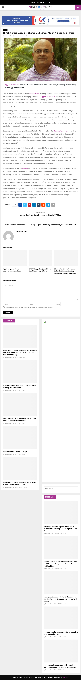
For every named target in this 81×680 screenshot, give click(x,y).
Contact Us (45, 2)
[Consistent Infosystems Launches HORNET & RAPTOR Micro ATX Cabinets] (20, 468)
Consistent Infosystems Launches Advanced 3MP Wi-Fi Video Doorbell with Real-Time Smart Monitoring (20, 352)
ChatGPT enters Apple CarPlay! (15, 451)
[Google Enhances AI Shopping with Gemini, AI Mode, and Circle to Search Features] (20, 404)
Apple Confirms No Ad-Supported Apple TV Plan (40, 215)
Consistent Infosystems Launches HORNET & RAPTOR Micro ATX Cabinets (19, 483)
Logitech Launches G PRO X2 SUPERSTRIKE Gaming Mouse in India (19, 386)
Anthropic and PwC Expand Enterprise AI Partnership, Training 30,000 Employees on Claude (60, 528)
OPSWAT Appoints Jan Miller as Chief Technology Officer (40, 270)
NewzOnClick (8, 36)
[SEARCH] (75, 488)
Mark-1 (65, 677)
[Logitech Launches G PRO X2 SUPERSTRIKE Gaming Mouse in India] (20, 371)
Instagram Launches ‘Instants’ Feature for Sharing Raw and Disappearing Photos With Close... (60, 599)
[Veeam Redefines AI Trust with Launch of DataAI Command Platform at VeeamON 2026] (61, 651)
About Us (35, 2)
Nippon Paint (34, 93)
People (5, 30)
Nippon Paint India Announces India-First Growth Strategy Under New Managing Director (65, 271)
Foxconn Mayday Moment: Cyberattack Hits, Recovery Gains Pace (61, 633)
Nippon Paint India (11, 84)
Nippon (25, 168)
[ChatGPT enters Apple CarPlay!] (20, 437)
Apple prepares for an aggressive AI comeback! (12, 270)
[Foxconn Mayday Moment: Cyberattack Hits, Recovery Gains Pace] (61, 617)
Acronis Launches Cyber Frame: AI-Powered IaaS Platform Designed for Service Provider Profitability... (61, 564)
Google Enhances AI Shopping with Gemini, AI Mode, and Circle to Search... (19, 419)
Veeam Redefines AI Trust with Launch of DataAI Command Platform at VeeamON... (60, 666)
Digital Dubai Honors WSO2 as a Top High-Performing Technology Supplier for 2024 (40, 224)
